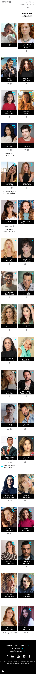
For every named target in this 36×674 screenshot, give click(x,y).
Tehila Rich (9, 261)
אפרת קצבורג (9, 562)
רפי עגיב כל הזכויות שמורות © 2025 (26, 661)
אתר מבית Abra (10, 663)
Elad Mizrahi (26, 563)
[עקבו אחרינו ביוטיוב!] (18, 656)
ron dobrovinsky (9, 459)
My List (5, 2)
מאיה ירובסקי (26, 221)
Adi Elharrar (9, 530)
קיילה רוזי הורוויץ (26, 44)
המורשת (30, 4)
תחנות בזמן (29, 2)
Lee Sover (9, 147)
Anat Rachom (9, 596)
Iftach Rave (26, 147)
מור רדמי (9, 183)
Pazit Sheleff (26, 360)
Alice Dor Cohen (9, 360)
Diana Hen (26, 497)
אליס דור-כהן (9, 358)
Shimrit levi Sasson (9, 497)
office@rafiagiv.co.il (16, 651)
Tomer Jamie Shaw (26, 393)
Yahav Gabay (26, 629)
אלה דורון (9, 325)
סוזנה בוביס (26, 183)
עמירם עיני (9, 424)
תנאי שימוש (26, 663)
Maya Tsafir (9, 223)
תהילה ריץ (9, 259)
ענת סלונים (26, 325)
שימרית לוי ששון (9, 495)
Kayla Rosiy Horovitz (26, 47)
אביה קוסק (26, 79)
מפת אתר (12, 661)
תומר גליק (26, 292)
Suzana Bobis (26, 185)
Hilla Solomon (26, 261)
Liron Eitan (9, 393)
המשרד (22, 4)
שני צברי (9, 112)
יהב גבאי (26, 628)
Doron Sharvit (9, 294)
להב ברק (9, 628)
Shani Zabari (9, 114)
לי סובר (9, 145)
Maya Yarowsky (26, 223)
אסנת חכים (26, 595)
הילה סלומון (26, 259)
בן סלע (9, 79)
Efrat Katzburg (9, 563)
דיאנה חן (26, 495)
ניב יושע (26, 424)
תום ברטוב (9, 44)
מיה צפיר (9, 221)
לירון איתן (9, 391)
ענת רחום (9, 595)
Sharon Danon (26, 530)
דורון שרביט (9, 292)
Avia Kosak (26, 81)
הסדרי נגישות (19, 663)
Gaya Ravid (26, 114)
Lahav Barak (9, 629)
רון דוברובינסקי (9, 457)
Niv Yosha (26, 426)
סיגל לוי (26, 457)
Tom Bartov (9, 46)
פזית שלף (26, 358)
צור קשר (30, 7)
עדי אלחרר (9, 529)
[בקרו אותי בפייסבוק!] (29, 656)
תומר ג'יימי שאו (26, 391)
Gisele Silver (26, 596)
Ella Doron (9, 327)
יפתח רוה (26, 145)
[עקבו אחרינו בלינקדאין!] (12, 656)
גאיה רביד (26, 112)
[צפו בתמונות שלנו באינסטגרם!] (24, 656)
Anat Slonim (26, 327)
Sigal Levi (26, 459)
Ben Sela (9, 81)
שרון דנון (26, 529)
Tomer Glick (26, 294)
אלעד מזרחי (26, 562)
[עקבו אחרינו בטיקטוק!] (7, 656)
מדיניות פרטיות (5, 661)
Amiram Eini (9, 426)
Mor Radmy (9, 185)
